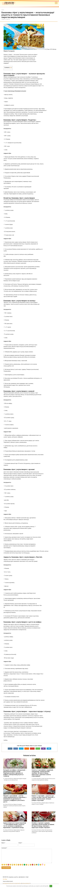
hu (11, 883)
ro (20, 883)
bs (24, 883)
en (4, 883)
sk (8, 883)
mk (18, 883)
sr (22, 883)
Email (20, 843)
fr (29, 883)
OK (50, 886)
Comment (4, 848)
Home (2, 9)
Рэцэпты (8, 19)
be (27, 883)
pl (16, 883)
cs (14, 883)
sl (9, 883)
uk (26, 883)
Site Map (5, 879)
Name (3, 843)
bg (5, 883)
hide (11, 67)
